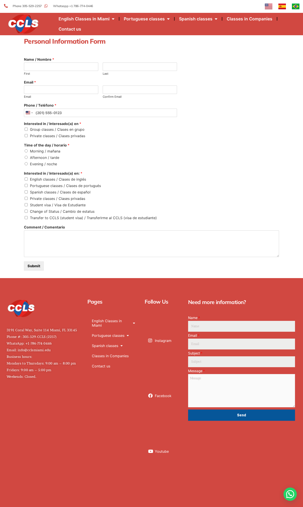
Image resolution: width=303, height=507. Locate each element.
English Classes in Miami (84, 18)
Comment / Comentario (44, 227)
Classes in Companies (249, 18)
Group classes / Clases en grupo (57, 129)
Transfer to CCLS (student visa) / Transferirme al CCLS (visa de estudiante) (93, 218)
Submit (34, 266)
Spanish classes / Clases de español (60, 192)
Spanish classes (195, 18)
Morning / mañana (45, 151)
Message (196, 371)
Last (105, 73)
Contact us (70, 29)
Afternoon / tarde (44, 157)
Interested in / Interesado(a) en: (53, 173)
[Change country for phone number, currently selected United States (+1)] (29, 113)
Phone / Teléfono (40, 105)
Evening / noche (43, 164)
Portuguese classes (144, 18)
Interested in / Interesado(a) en (52, 123)
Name (194, 318)
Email (30, 82)
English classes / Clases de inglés (58, 179)
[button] (290, 494)
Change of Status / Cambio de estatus (62, 211)
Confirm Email (112, 96)
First (27, 73)
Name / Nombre (39, 59)
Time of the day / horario (46, 145)
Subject (195, 353)
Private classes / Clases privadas (57, 136)
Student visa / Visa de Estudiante (58, 205)
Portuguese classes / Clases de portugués (65, 185)
